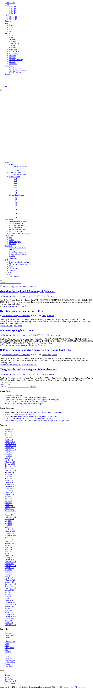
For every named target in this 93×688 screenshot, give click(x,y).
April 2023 (8, 503)
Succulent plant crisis (16, 225)
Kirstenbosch (13, 47)
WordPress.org (10, 683)
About (7, 162)
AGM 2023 (13, 13)
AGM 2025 (13, 9)
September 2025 (10, 450)
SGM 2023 (13, 19)
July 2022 (8, 521)
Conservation (46, 355)
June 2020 (8, 572)
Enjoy (11, 31)
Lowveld (12, 58)
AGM (7, 5)
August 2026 (9, 429)
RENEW (8, 272)
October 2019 (9, 586)
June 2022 (8, 523)
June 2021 (8, 547)
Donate (11, 240)
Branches (8, 33)
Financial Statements (16, 195)
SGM (7, 15)
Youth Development (16, 231)
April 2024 (8, 478)
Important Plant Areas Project (19, 234)
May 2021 (8, 549)
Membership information (18, 264)
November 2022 (10, 513)
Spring (7, 656)
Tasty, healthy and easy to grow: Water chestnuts (28, 369)
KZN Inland (13, 54)
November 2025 (10, 446)
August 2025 (9, 452)
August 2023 (9, 494)
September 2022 (10, 517)
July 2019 (8, 592)
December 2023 (10, 486)
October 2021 (9, 539)
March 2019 (9, 598)
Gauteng (12, 45)
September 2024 (10, 470)
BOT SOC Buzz (15, 72)
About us (12, 164)
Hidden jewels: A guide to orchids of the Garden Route (37, 416)
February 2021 (10, 556)
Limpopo (12, 56)
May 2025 (8, 456)
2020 (15, 191)
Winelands (13, 64)
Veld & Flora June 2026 (13, 395)
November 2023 (10, 488)
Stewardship (9, 658)
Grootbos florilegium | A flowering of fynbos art (27, 291)
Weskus (12, 62)
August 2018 (9, 606)
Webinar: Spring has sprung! (17, 330)
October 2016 (9, 619)
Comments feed (10, 681)
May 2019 (8, 596)
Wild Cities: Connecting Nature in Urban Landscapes (24, 404)
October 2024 (9, 468)
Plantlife (12, 256)
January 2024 (9, 484)
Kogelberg (13, 49)
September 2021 (10, 541)
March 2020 (9, 578)
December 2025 (10, 444)
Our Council (18, 168)
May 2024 (8, 476)
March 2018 (9, 612)
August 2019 (9, 590)
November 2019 (10, 584)
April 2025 (8, 458)
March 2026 (9, 440)
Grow (11, 27)
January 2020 (9, 582)
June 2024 (8, 474)
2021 (15, 189)
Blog (6, 23)
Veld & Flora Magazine (17, 70)
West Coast (9, 666)
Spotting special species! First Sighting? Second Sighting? (25, 397)
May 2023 (8, 501)
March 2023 (9, 505)
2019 (15, 193)
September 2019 (10, 588)
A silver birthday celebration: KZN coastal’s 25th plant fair (42, 412)
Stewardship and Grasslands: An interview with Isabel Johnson (34, 418)
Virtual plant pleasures (27, 414)
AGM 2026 (13, 7)
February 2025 (10, 462)
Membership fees (15, 268)
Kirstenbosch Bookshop (17, 252)
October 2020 (9, 564)
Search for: (4, 386)
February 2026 (10, 442)
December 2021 (10, 535)
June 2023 (8, 499)
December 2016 (10, 617)
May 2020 (8, 574)
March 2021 (9, 553)
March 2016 (9, 623)
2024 (15, 183)
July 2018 (8, 608)
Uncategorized (10, 660)
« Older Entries (5, 384)
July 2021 (8, 545)
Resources (8, 246)
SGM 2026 (13, 17)
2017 (15, 215)
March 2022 (9, 529)
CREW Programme (16, 223)
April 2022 (8, 527)
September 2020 (10, 566)
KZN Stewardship (15, 227)
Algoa (11, 37)
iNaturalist (12, 258)
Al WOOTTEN (10, 414)
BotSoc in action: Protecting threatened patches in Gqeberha (35, 349)
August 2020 (9, 568)
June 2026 (8, 433)
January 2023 (9, 509)
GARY (7, 418)
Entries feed (9, 679)
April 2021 (8, 551)
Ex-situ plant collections (17, 229)
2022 (15, 187)
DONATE (8, 274)
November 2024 (10, 466)
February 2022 (10, 531)
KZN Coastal (14, 52)
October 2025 (9, 448)
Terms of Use (68, 687)
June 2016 (8, 621)
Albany (11, 35)
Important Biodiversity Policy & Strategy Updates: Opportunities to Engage (32, 399)
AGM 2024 (13, 11)
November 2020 (10, 562)
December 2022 (10, 511)
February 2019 (10, 600)
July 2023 (8, 497)
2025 (15, 181)
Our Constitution (15, 173)
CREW (7, 638)
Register (7, 675)
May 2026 (8, 436)
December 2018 (10, 602)
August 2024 (9, 472)
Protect (11, 29)
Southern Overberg (16, 60)
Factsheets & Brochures (17, 248)
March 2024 (9, 480)
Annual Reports (14, 177)
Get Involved (9, 236)
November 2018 (10, 604)
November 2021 (10, 537)
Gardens (8, 21)
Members (50, 296)
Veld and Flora (10, 662)
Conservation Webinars (17, 254)
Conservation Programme (18, 221)
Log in (7, 677)
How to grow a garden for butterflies (21, 310)
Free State (12, 41)
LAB (6, 650)
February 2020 (10, 580)
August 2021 (9, 543)
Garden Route (14, 43)
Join (10, 238)
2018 (15, 213)
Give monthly (14, 276)
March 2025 (9, 460)
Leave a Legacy (15, 242)
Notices (12, 270)
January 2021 (9, 558)
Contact (7, 74)
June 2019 (8, 594)
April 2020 (8, 576)
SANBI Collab (10, 3)
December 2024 (10, 464)
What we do (9, 219)
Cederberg (13, 39)
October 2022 (9, 515)
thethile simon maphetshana (14, 420)
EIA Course (13, 250)
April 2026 (8, 438)
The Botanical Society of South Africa (16, 296)
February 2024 (10, 482)
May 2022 (8, 525)
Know (11, 25)
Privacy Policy (80, 687)
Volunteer (12, 244)
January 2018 (9, 614)
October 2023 (9, 490)
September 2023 (10, 492)
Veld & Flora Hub (15, 68)
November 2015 (10, 625)
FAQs (11, 266)
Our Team (17, 170)
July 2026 (8, 431)
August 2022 (9, 519)
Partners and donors (21, 175)
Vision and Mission (20, 166)
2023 (15, 185)
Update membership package (19, 262)
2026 (15, 179)
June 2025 (8, 454)
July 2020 (8, 570)
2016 (15, 217)
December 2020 (10, 560)
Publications (9, 66)
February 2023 (10, 507)
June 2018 (8, 610)
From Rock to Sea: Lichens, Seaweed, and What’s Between (26, 402)
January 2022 (9, 533)
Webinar (58, 335)
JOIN (7, 260)
